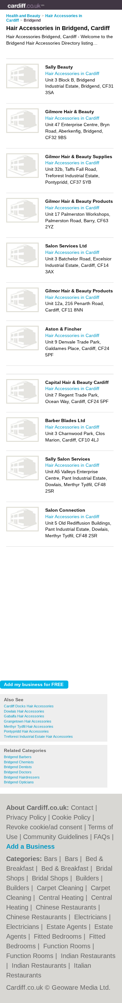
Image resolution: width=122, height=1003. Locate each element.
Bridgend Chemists (19, 762)
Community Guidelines (55, 836)
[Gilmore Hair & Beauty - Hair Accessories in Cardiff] (22, 131)
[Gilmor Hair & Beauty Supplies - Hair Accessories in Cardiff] (22, 176)
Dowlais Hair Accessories (24, 711)
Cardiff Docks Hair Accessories (29, 706)
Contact (82, 807)
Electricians (91, 917)
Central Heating (62, 897)
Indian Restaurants (88, 955)
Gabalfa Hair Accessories (24, 716)
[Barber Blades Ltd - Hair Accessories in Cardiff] (22, 440)
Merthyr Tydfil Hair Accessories (28, 726)
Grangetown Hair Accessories (27, 721)
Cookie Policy (71, 817)
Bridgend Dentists (18, 767)
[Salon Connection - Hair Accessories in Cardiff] (22, 530)
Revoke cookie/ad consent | (47, 827)
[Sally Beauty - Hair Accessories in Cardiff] (22, 87)
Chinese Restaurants (67, 907)
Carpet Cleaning (61, 887)
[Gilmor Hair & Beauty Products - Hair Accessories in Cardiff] (22, 221)
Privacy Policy (26, 817)
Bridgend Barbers (18, 757)
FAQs (102, 836)
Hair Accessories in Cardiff (72, 73)
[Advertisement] (61, 611)
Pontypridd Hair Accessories (26, 731)
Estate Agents (68, 926)
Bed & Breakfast (65, 868)
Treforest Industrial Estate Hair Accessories (38, 736)
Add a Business (30, 846)
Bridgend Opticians (19, 782)
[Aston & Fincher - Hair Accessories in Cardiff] (22, 349)
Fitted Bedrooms (59, 936)
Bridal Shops (51, 878)
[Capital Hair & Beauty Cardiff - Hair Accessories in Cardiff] (22, 402)
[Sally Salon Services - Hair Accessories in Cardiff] (22, 479)
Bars (51, 858)
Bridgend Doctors (18, 772)
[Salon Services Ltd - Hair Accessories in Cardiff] (22, 266)
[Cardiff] (44, 10)
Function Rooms (67, 946)
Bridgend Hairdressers (22, 777)
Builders (88, 878)
